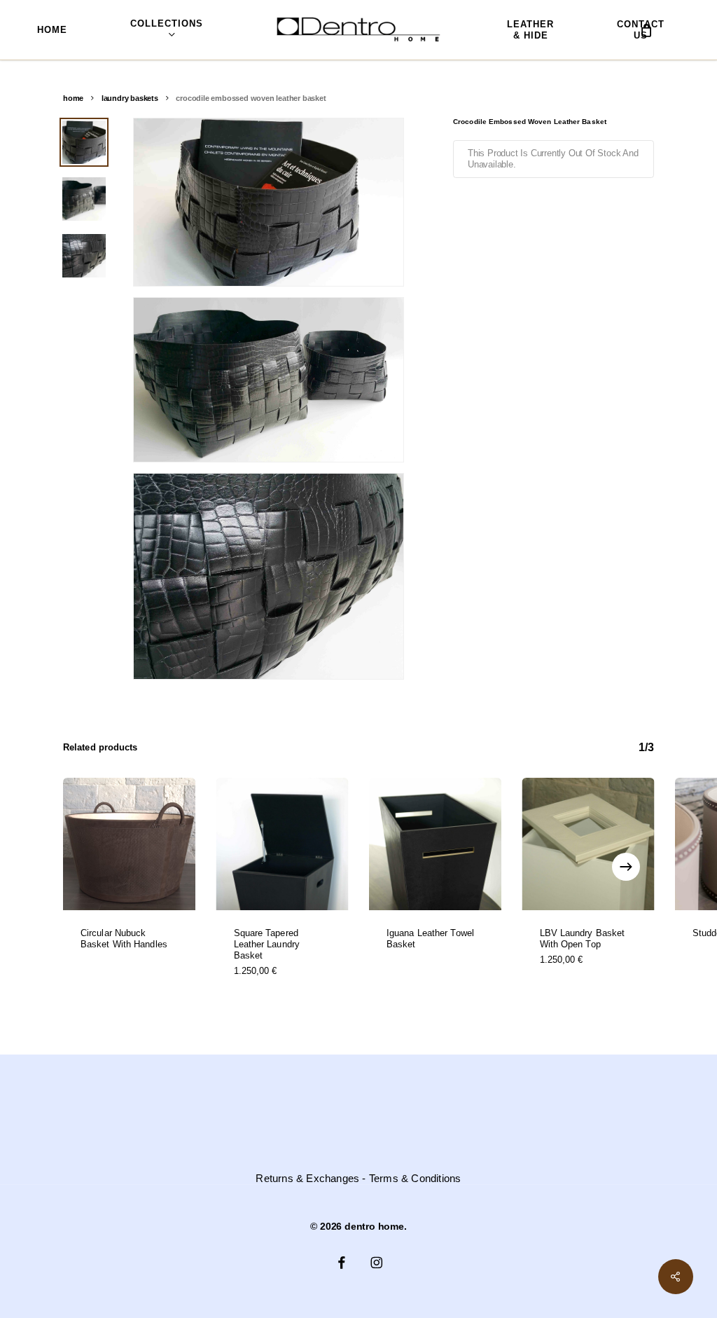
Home (73, 98)
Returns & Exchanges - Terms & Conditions (358, 1178)
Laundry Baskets (130, 98)
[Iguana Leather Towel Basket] (435, 844)
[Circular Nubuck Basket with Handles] (129, 844)
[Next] (626, 867)
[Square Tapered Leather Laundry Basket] (282, 844)
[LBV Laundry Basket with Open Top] (588, 844)
